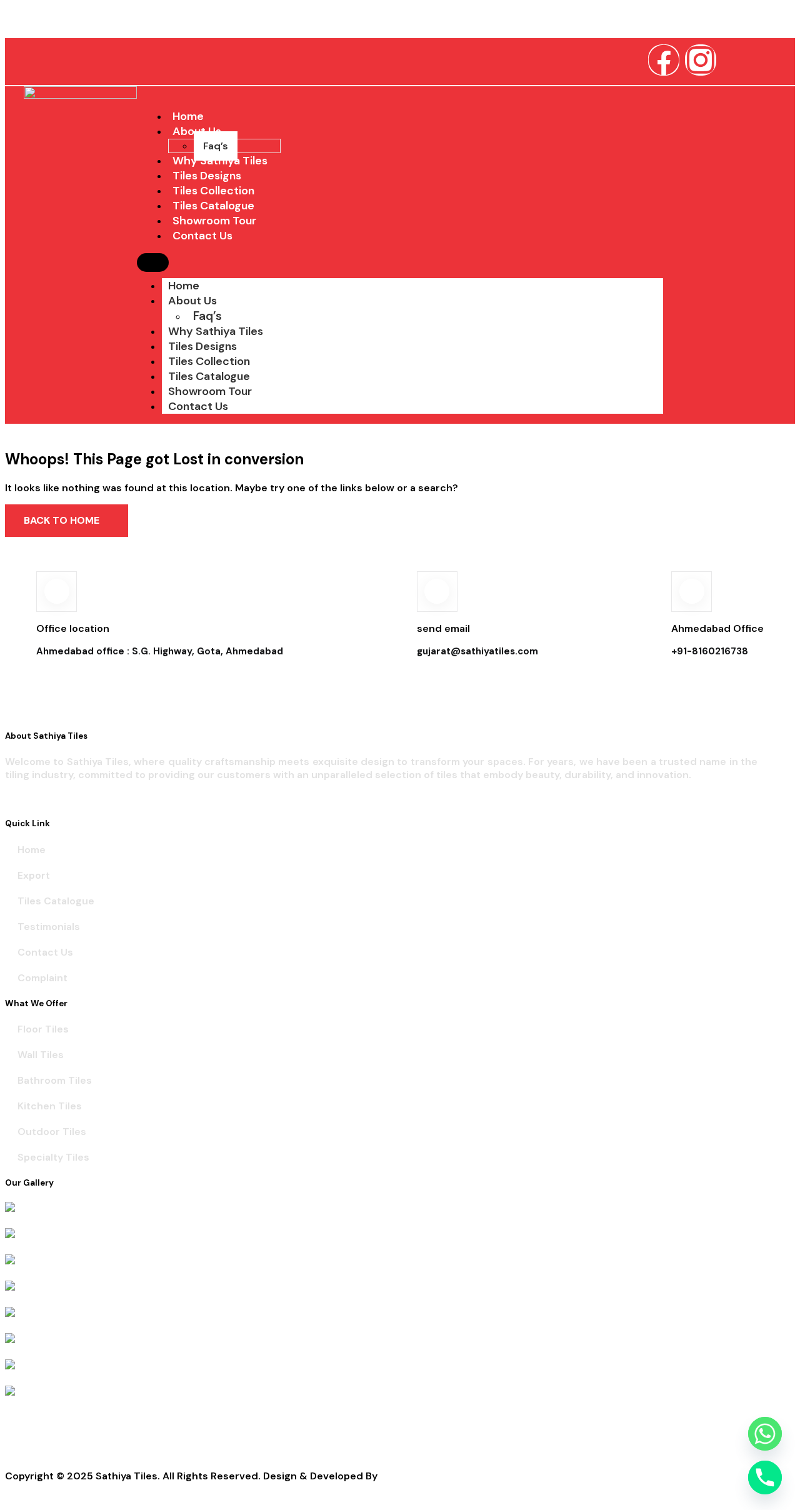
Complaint (43, 977)
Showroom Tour (210, 391)
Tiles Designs (202, 346)
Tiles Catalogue (209, 376)
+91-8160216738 (709, 651)
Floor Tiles (43, 1029)
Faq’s (207, 316)
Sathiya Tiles (36, 21)
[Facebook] (663, 60)
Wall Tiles (41, 1054)
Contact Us (202, 235)
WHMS (396, 1475)
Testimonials (49, 926)
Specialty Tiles (53, 1157)
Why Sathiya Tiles (215, 331)
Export (34, 875)
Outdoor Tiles (52, 1131)
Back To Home (63, 520)
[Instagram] (700, 60)
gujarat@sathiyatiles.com (477, 651)
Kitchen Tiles (50, 1105)
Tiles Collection (209, 361)
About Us (192, 300)
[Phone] (765, 1477)
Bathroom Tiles (55, 1080)
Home (183, 285)
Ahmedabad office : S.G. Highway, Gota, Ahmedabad (159, 651)
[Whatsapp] (765, 1434)
